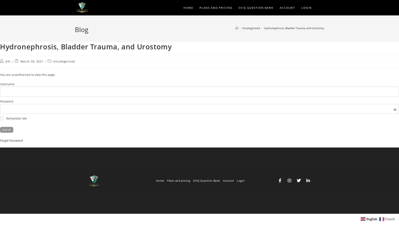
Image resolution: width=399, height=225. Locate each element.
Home (160, 180)
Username (7, 84)
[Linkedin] (308, 180)
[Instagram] (289, 180)
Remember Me (16, 118)
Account (228, 180)
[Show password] (394, 109)
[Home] (236, 28)
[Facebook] (280, 180)
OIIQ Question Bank (206, 180)
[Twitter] (299, 180)
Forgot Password (11, 140)
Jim (8, 61)
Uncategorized (64, 61)
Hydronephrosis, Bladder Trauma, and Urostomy (294, 28)
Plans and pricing (178, 180)
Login (240, 180)
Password (6, 101)
